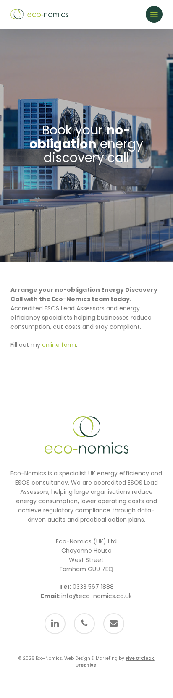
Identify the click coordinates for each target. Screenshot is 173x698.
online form (59, 345)
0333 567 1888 (93, 587)
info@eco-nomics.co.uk (96, 596)
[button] (154, 14)
